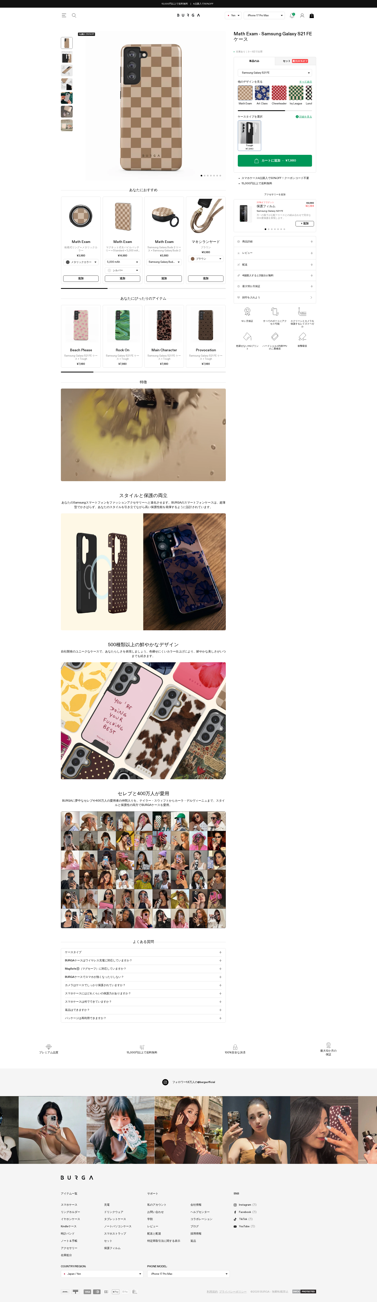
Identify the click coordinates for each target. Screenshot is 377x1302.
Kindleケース (69, 1226)
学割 (150, 1219)
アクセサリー (69, 1248)
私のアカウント (157, 1204)
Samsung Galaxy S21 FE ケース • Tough (81, 357)
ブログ (194, 1226)
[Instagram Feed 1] (188, 1130)
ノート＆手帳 (69, 1241)
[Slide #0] (201, 175)
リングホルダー (70, 1212)
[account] (302, 15)
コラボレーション (201, 1219)
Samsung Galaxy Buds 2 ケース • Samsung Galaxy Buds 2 (164, 249)
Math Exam (81, 242)
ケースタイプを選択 (250, 116)
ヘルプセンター (200, 1212)
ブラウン (206, 247)
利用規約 (212, 1291)
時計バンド (68, 1233)
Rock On (122, 350)
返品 (193, 1241)
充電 (107, 1204)
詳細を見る (305, 117)
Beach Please (81, 350)
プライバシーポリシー (233, 1291)
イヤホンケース (70, 1219)
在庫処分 (66, 1255)
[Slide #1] (204, 175)
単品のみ (254, 61)
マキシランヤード (206, 242)
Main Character (164, 350)
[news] (292, 15)
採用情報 (195, 1233)
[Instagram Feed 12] (121, 1130)
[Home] (188, 15)
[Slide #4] (214, 175)
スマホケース (69, 1204)
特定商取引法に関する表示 (163, 1241)
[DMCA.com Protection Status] (304, 1292)
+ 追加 (305, 223)
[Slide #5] (217, 175)
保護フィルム (112, 1248)
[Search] (74, 15)
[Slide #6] (220, 175)
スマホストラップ (115, 1233)
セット (295, 61)
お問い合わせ (155, 1212)
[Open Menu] (64, 15)
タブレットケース (115, 1219)
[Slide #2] (208, 175)
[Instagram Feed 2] (256, 1130)
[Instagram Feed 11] (53, 1130)
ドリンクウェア (113, 1212)
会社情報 (195, 1204)
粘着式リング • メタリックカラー (80, 249)
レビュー (152, 1226)
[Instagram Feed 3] (324, 1130)
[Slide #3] (211, 175)
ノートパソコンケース (118, 1226)
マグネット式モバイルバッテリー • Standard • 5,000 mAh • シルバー (122, 249)
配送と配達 (154, 1233)
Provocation (206, 350)
